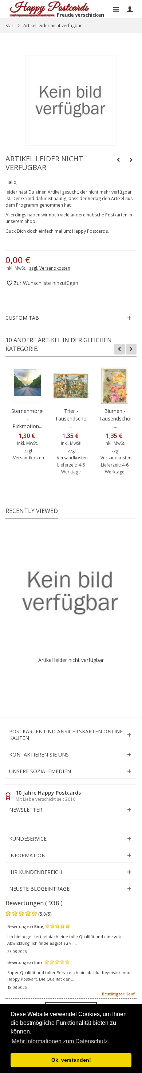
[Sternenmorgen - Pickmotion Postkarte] (27, 386)
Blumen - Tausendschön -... (115, 418)
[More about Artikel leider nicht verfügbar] (71, 591)
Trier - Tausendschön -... (71, 418)
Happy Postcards (90, 231)
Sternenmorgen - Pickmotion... (27, 418)
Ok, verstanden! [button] (71, 1060)
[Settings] (130, 9)
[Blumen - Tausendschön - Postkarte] (114, 386)
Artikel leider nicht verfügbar (71, 659)
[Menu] (116, 9)
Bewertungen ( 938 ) (34, 903)
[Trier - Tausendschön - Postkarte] (71, 386)
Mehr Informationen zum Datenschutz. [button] (60, 1041)
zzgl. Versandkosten (49, 268)
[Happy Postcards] (57, 9)
